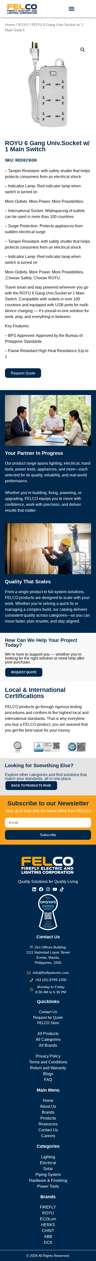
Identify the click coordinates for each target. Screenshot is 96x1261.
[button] (71, 8)
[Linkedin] (34, 889)
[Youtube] (55, 889)
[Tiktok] (62, 889)
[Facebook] (41, 889)
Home (10, 25)
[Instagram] (48, 889)
